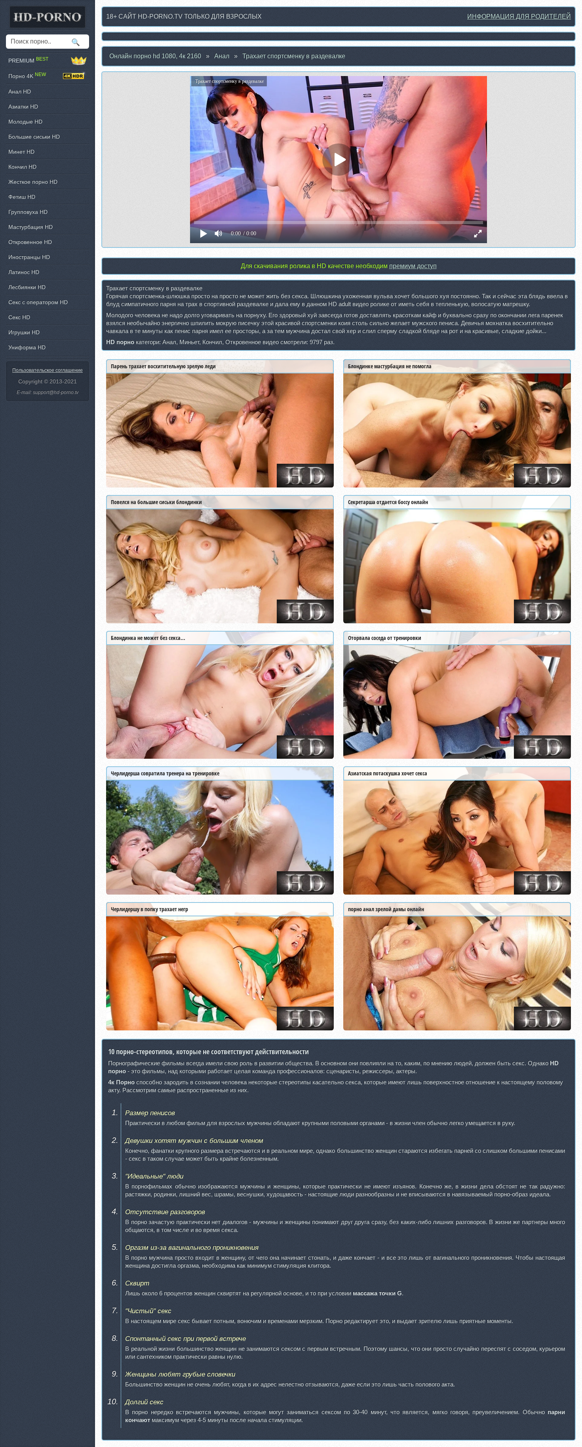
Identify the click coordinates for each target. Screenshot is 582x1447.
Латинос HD (23, 272)
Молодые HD (25, 121)
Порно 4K (27, 76)
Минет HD (21, 152)
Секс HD (19, 317)
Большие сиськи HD (34, 136)
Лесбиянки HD (27, 287)
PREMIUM (28, 60)
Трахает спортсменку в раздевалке (293, 56)
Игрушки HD (24, 332)
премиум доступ (413, 266)
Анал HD (19, 91)
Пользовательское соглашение (47, 370)
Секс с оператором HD (38, 302)
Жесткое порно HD (32, 182)
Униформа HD (27, 347)
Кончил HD (22, 167)
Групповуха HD (28, 212)
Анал (221, 56)
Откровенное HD (30, 242)
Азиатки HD (23, 106)
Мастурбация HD (30, 227)
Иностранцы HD (29, 257)
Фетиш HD (21, 197)
